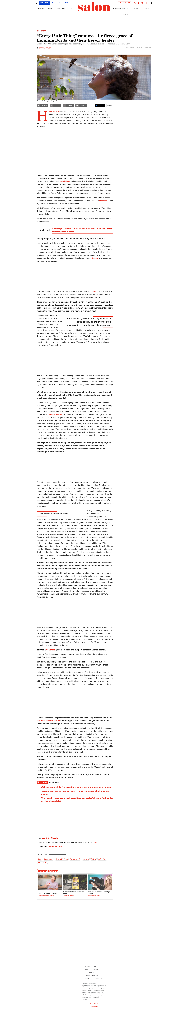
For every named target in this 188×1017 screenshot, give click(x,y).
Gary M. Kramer (45, 48)
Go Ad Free (99, 978)
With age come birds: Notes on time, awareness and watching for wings (76, 787)
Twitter (95, 842)
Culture (61, 8)
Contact (96, 969)
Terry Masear (42, 862)
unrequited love (55, 415)
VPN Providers (94, 1003)
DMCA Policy (94, 1006)
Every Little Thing (62, 859)
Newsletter (124, 3)
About (96, 966)
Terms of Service (92, 975)
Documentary (48, 859)
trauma (95, 258)
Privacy (91, 972)
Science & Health (120, 8)
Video (147, 8)
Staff (86, 969)
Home (87, 966)
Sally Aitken (102, 859)
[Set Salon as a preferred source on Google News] (100, 105)
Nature (93, 859)
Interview (86, 859)
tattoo (95, 292)
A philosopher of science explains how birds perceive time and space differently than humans (82, 230)
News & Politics (45, 8)
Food (73, 8)
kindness (103, 201)
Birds (40, 859)
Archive (87, 978)
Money (137, 8)
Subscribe (45, 3)
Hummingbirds (75, 859)
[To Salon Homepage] (94, 6)
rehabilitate (65, 181)
